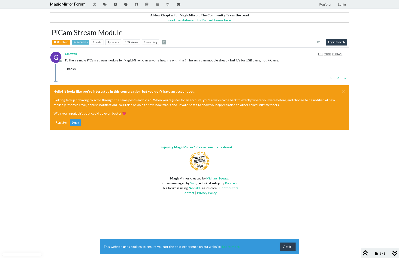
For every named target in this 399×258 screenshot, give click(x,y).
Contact (188, 193)
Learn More (231, 247)
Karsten (231, 183)
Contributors (228, 188)
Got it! (288, 247)
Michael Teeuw (217, 178)
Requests (82, 42)
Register (61, 122)
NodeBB (195, 188)
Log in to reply (336, 42)
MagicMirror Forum (67, 4)
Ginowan (71, 54)
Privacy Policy (207, 193)
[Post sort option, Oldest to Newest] (318, 42)
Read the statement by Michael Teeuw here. (199, 20)
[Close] (344, 91)
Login (75, 122)
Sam (193, 183)
